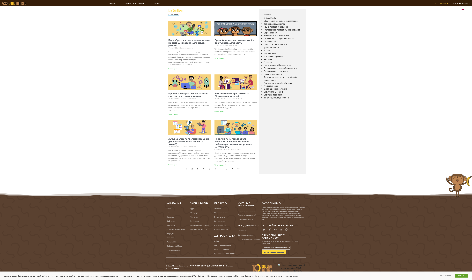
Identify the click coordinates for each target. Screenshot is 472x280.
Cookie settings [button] (445, 275)
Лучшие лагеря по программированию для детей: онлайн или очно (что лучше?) (188, 141)
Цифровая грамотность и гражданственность (275, 46)
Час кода (268, 59)
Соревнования (270, 32)
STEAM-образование (273, 91)
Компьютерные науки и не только (279, 38)
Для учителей (270, 53)
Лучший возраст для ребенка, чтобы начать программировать (234, 41)
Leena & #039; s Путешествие (277, 65)
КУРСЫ (112, 3)
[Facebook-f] (269, 229)
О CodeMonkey (270, 17)
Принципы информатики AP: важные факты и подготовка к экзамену (187, 94)
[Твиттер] (264, 229)
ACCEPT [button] (461, 276)
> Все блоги (173, 15)
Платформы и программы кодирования (282, 29)
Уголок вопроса (271, 85)
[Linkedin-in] (280, 229)
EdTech (267, 50)
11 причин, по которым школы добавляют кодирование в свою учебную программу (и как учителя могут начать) (233, 143)
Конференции (270, 41)
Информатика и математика (276, 35)
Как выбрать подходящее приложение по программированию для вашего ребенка (189, 43)
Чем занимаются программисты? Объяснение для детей (232, 94)
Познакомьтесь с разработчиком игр (280, 68)
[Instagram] (286, 229)
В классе (268, 62)
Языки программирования (276, 26)
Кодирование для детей (274, 23)
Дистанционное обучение (275, 88)
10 (239, 168)
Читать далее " (173, 69)
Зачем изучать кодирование (276, 97)
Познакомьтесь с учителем (276, 71)
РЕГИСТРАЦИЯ (441, 3)
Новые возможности (273, 74)
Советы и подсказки (273, 94)
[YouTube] (275, 229)
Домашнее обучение (273, 56)
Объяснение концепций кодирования (281, 20)
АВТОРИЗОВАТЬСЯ (461, 3)
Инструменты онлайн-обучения (278, 82)
